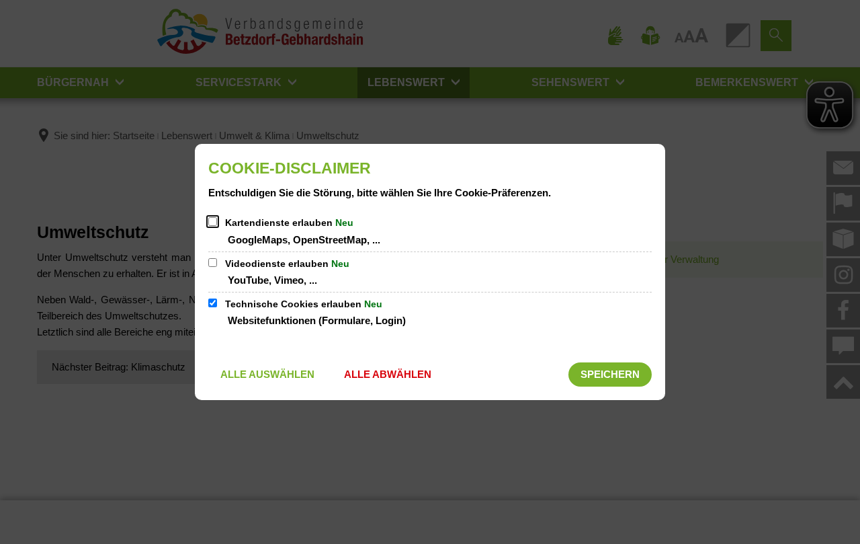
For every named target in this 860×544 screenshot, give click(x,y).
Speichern (610, 374)
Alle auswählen (267, 374)
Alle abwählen (387, 374)
